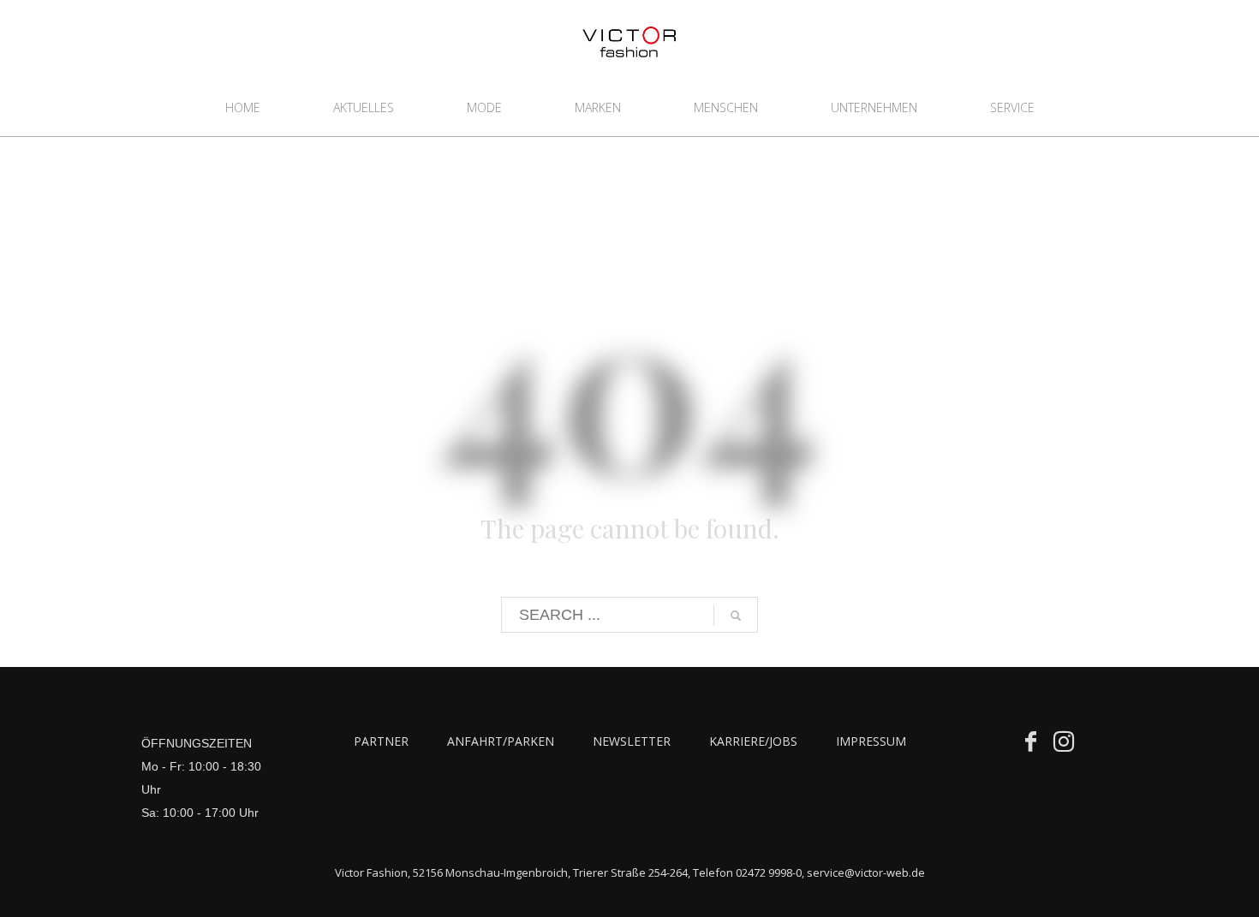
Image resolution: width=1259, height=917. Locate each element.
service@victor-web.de (866, 872)
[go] (735, 616)
